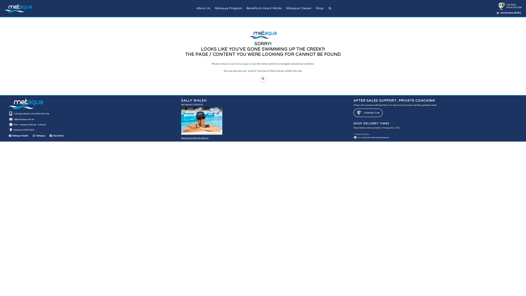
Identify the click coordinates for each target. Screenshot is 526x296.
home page (241, 63)
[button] (330, 8)
